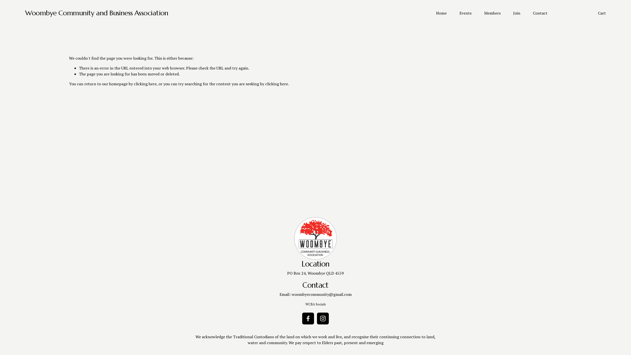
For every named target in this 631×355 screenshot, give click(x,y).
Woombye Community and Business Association (96, 13)
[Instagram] (323, 318)
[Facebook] (308, 318)
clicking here (145, 84)
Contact (540, 13)
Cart (602, 13)
